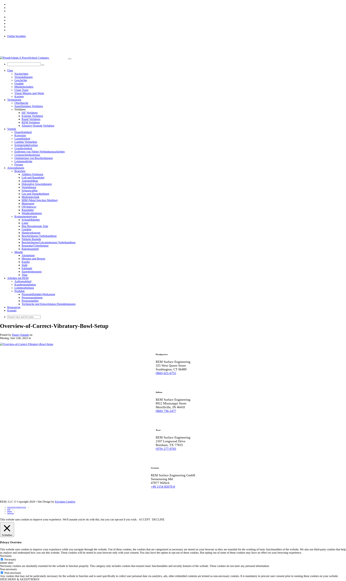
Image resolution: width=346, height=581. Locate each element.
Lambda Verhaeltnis (25, 141)
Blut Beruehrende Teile (35, 226)
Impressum (10, 513)
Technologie (14, 99)
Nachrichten (21, 73)
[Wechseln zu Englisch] (8, 4)
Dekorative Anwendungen (37, 184)
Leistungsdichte (23, 161)
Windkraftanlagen (32, 213)
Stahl (24, 265)
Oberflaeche (21, 102)
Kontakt (11, 310)
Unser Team (21, 90)
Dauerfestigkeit (23, 132)
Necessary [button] (6, 555)
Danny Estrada (20, 334)
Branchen (19, 171)
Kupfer (26, 261)
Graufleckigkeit (23, 148)
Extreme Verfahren (32, 115)
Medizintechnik (30, 197)
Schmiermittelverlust (26, 145)
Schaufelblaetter (31, 219)
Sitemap (9, 511)
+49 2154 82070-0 (163, 486)
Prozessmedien (30, 300)
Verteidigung (29, 187)
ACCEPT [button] (144, 519)
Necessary (10, 559)
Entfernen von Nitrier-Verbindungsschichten (39, 151)
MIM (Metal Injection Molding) (40, 200)
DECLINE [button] (158, 519)
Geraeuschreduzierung (27, 154)
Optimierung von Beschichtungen (33, 158)
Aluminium (28, 255)
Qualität (18, 83)
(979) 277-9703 (166, 449)
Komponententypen (25, 216)
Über (10, 70)
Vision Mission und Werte (29, 93)
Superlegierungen (32, 271)
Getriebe (26, 229)
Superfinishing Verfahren (28, 106)
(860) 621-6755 (166, 373)
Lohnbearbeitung (24, 287)
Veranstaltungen (23, 77)
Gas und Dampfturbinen (35, 193)
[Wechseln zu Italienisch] (8, 10)
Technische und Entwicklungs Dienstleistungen (49, 304)
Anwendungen (15, 167)
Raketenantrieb (30, 248)
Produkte (19, 291)
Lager (25, 222)
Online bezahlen (16, 36)
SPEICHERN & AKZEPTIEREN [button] (19, 579)
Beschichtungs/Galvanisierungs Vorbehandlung (49, 242)
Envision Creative (65, 501)
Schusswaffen (29, 190)
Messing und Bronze (33, 258)
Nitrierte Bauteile (31, 239)
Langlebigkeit (22, 138)
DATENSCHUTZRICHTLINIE (16, 507)
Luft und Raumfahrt (33, 177)
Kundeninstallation (25, 284)
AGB (8, 509)
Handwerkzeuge (31, 232)
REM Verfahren (31, 122)
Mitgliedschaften (23, 86)
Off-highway (29, 206)
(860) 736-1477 (166, 411)
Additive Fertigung (32, 174)
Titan (24, 274)
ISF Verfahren (30, 112)
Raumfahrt (28, 210)
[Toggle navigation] (69, 58)
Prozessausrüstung (32, 297)
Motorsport (28, 203)
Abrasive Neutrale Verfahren (38, 125)
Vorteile (11, 128)
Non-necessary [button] (8, 569)
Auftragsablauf (22, 281)
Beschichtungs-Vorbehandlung (39, 235)
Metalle (18, 252)
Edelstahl (27, 268)
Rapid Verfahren (31, 119)
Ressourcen (13, 307)
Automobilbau (30, 180)
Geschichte (20, 80)
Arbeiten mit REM (17, 278)
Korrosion (20, 135)
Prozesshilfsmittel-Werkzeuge (38, 294)
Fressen (18, 164)
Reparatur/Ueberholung (35, 245)
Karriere (19, 96)
